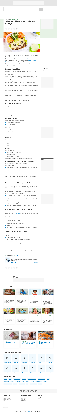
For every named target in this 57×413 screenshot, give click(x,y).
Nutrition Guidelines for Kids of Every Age (9, 317)
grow (23, 56)
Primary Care (24, 372)
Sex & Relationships (21, 383)
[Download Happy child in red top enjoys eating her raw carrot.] (35, 292)
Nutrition (9, 296)
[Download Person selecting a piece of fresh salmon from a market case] (45, 335)
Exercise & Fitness (24, 362)
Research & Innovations (7, 402)
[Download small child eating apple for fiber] (47, 311)
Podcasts (39, 398)
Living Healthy (11, 19)
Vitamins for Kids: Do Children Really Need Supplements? (47, 298)
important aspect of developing (22, 58)
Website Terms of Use (24, 402)
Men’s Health (41, 362)
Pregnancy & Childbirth (39, 381)
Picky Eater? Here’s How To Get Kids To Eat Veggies (34, 298)
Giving (4, 400)
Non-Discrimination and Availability (25, 406)
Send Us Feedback (23, 397)
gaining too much (17, 213)
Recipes (45, 381)
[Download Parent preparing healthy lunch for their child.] (9, 311)
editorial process (16, 271)
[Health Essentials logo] (16, 255)
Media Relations (6, 407)
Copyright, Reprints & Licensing (25, 401)
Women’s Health (50, 372)
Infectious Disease (17, 381)
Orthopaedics (16, 372)
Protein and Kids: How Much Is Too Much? (9, 298)
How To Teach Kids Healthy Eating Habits (21, 317)
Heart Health (33, 362)
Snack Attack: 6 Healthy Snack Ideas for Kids (21, 298)
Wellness (41, 372)
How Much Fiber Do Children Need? (46, 318)
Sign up (13, 262)
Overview (42, 72)
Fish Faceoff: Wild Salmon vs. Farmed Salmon (44, 343)
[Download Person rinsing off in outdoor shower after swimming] (28, 335)
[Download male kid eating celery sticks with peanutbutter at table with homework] (22, 292)
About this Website (23, 398)
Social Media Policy (23, 400)
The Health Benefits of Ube (10, 342)
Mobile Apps (39, 397)
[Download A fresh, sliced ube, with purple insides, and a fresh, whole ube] (11, 335)
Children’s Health (16, 19)
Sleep (27, 383)
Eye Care (12, 381)
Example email (36, 262)
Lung (23, 381)
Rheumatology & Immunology (7, 383)
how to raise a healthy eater (24, 65)
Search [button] (41, 8)
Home (4, 397)
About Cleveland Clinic (7, 398)
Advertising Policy (23, 399)
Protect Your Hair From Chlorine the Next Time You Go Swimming (28, 343)
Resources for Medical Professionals (9, 406)
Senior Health (15, 383)
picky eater (19, 184)
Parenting (32, 381)
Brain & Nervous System (7, 362)
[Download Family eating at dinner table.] (22, 311)
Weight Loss (39, 383)
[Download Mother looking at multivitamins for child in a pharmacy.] (47, 292)
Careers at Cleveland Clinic (7, 399)
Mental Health (50, 362)
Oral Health (27, 381)
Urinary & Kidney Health (33, 383)
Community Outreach (6, 401)
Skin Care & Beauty (24, 341)
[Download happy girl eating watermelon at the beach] (35, 311)
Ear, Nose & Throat (6, 381)
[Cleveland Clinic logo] (9, 255)
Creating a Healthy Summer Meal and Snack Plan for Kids (35, 317)
